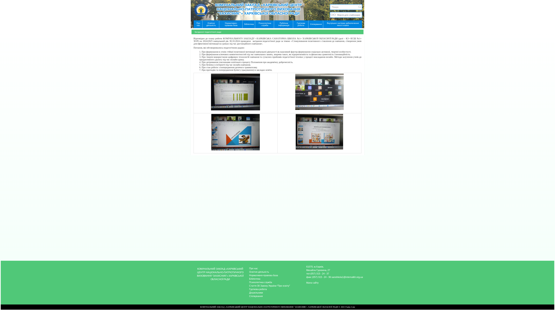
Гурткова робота (258, 289)
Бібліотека (254, 279)
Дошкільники (256, 292)
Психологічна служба (260, 282)
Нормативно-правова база (263, 275)
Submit (359, 7)
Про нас (253, 268)
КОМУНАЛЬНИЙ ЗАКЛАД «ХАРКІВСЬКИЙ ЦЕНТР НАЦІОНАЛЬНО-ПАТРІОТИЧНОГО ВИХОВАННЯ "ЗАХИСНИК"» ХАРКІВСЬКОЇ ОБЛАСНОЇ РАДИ (258, 9)
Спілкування (256, 296)
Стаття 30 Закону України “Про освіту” (269, 286)
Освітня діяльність (259, 272)
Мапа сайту (312, 283)
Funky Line (350, 307)
